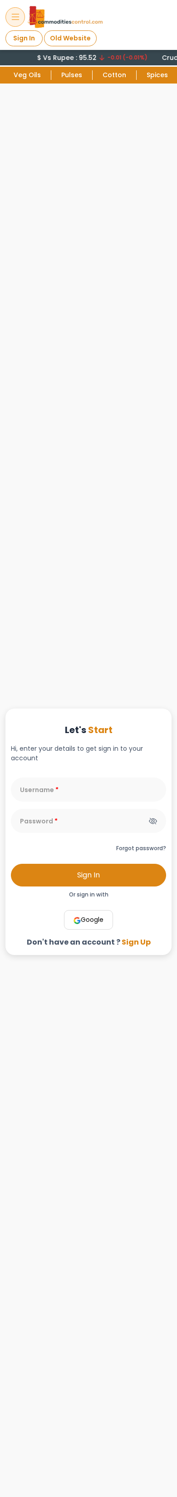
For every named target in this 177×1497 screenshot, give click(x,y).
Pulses (71, 74)
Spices (157, 74)
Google (92, 919)
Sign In (24, 38)
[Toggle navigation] (15, 17)
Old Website (70, 38)
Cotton (114, 74)
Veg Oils (27, 74)
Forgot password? (141, 848)
